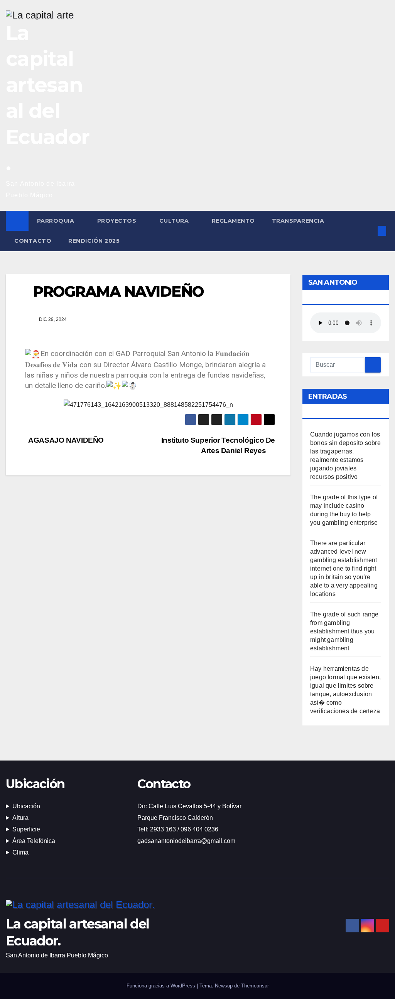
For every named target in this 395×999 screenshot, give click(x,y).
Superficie (26, 829)
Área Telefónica (33, 841)
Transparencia (299, 220)
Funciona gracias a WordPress (162, 986)
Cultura (175, 220)
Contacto (32, 240)
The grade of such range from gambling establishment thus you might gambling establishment (344, 631)
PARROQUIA (56, 220)
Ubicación (26, 806)
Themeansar (255, 986)
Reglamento (233, 220)
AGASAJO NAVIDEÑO (65, 440)
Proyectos (117, 220)
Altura (20, 817)
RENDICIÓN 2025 (94, 240)
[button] (369, 230)
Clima (20, 852)
